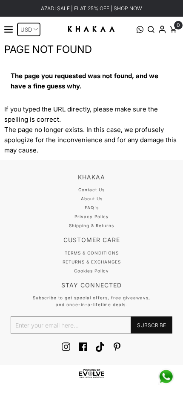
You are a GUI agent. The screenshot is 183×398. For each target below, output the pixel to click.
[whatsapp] (165, 376)
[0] (173, 30)
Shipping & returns (91, 225)
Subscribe (151, 325)
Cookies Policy (91, 270)
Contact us (91, 189)
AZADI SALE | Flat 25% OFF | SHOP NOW (91, 8)
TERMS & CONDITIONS (92, 252)
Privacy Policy (91, 216)
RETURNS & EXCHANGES (92, 261)
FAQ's (92, 207)
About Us (92, 198)
